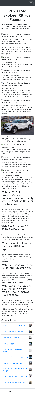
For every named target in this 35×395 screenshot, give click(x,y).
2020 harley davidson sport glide (14, 382)
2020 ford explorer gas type (12, 363)
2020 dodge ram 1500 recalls (13, 331)
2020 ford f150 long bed (11, 344)
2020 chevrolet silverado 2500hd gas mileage (15, 370)
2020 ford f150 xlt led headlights (14, 325)
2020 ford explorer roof (11, 338)
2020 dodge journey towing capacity (15, 357)
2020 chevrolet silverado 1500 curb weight (15, 350)
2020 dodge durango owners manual (15, 376)
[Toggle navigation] (31, 3)
